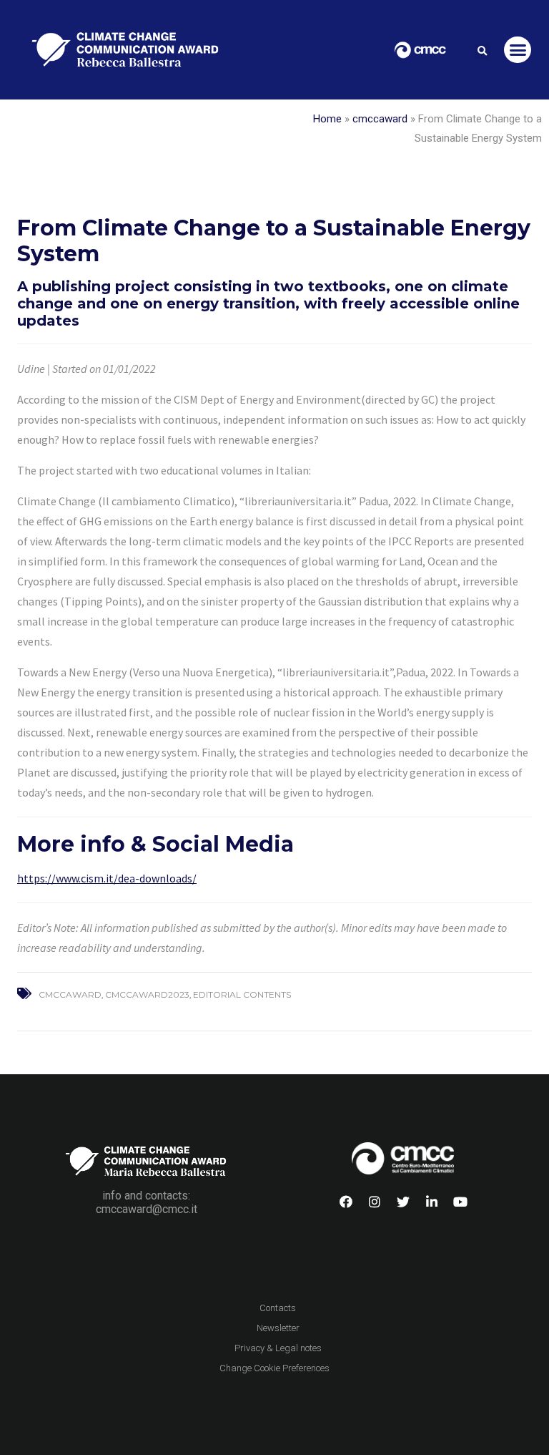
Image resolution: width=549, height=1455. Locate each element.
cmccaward (379, 118)
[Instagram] (374, 1202)
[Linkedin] (432, 1202)
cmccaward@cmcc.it (146, 1209)
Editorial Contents (242, 994)
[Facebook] (346, 1202)
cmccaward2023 (147, 994)
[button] (482, 51)
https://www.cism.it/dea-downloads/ (107, 878)
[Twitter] (403, 1202)
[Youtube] (460, 1202)
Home (327, 118)
